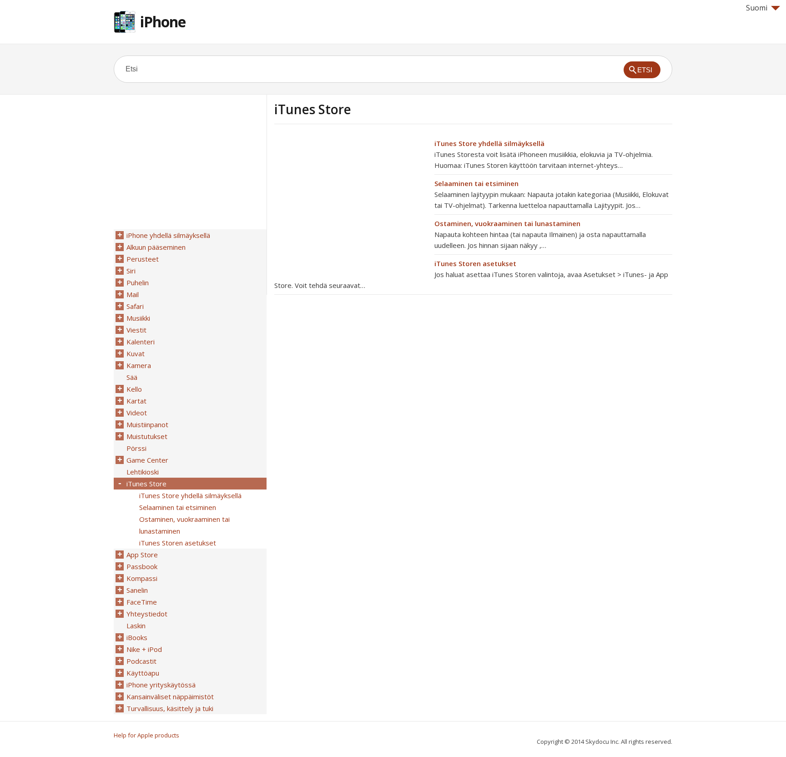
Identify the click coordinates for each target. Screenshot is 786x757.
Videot (136, 412)
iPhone (163, 21)
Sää (131, 377)
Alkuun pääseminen (156, 247)
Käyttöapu (142, 672)
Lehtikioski (142, 471)
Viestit (136, 329)
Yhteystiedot (146, 613)
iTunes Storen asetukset (475, 263)
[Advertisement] (350, 201)
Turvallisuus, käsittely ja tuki (169, 708)
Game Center (147, 459)
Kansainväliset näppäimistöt (170, 696)
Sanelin (137, 590)
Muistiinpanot (147, 424)
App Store (142, 554)
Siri (131, 270)
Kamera (138, 365)
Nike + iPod (144, 649)
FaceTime (141, 601)
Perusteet (142, 258)
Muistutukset (146, 436)
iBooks (136, 637)
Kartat (136, 400)
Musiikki (138, 318)
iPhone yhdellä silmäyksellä (168, 235)
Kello (134, 389)
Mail (132, 294)
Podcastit (141, 661)
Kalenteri (140, 341)
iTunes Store (146, 483)
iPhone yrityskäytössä (161, 684)
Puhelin (137, 282)
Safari (135, 306)
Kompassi (141, 578)
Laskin (136, 625)
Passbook (141, 566)
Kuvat (135, 353)
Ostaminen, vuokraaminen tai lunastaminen (507, 223)
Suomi (756, 8)
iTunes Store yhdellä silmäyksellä (489, 143)
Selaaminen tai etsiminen (476, 183)
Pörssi (136, 448)
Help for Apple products (146, 735)
